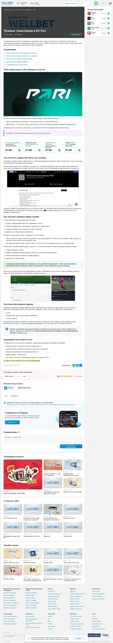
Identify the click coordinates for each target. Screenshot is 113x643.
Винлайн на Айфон (31, 593)
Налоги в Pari (68, 536)
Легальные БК (30, 616)
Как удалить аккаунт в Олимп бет (53, 579)
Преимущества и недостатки (17, 64)
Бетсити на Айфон (31, 605)
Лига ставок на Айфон (32, 603)
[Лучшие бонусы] (96, 3)
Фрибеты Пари (74, 599)
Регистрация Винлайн (10, 616)
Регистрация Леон (9, 621)
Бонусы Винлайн (53, 599)
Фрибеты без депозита (77, 594)
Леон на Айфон (30, 598)
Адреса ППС (96, 626)
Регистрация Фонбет (10, 624)
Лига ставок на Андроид (11, 603)
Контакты (95, 619)
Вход (103, 3)
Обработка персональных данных (100, 641)
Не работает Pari (69, 518)
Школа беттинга (97, 624)
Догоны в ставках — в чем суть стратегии (52, 474)
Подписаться (12, 422)
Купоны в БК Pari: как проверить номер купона (51, 519)
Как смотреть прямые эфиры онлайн (19, 59)
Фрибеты (73, 591)
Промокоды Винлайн (98, 594)
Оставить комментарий (71, 446)
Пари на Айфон (30, 595)
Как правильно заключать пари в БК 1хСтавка (52, 492)
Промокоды (95, 591)
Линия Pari (47, 536)
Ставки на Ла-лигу (75, 626)
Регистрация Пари (9, 619)
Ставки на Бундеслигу (77, 624)
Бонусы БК (51, 591)
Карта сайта (7, 641)
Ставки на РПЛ (74, 619)
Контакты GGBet (9, 579)
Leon (49, 621)
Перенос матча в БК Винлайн (73, 492)
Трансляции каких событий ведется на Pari (22, 53)
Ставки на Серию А (76, 629)
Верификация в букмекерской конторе (71, 474)
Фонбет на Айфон (31, 600)
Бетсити (50, 629)
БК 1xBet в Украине (30, 562)
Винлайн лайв (48, 562)
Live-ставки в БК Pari (10, 518)
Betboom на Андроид (10, 608)
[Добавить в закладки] (76, 34)
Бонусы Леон (52, 604)
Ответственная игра (98, 629)
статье (24, 333)
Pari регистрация (38, 210)
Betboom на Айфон (31, 608)
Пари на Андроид (9, 595)
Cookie (52, 637)
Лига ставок (51, 626)
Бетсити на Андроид (10, 605)
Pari (6, 396)
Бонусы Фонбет (53, 606)
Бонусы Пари (52, 601)
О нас (94, 616)
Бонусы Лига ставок (54, 609)
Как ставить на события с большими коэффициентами (32, 579)
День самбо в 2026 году (71, 562)
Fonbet (50, 624)
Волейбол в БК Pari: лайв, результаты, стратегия (32, 519)
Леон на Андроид (9, 598)
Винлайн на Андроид (10, 593)
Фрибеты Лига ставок (77, 606)
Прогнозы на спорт (76, 616)
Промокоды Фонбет (98, 599)
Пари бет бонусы (44, 133)
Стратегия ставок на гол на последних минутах (72, 579)
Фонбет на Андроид (10, 600)
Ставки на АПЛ (74, 621)
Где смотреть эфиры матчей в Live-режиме (22, 56)
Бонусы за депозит (54, 596)
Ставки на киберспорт (33, 627)
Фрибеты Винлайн (75, 596)
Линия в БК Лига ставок (11, 562)
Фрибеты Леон (74, 601)
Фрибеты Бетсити (75, 609)
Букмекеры (14, 396)
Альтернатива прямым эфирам (17, 62)
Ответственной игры (68, 404)
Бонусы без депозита (54, 594)
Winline (50, 616)
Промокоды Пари (97, 596)
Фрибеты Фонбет (75, 604)
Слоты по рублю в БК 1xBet (14, 493)
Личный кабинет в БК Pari (32, 536)
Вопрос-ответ (96, 621)
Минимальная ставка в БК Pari (12, 537)
